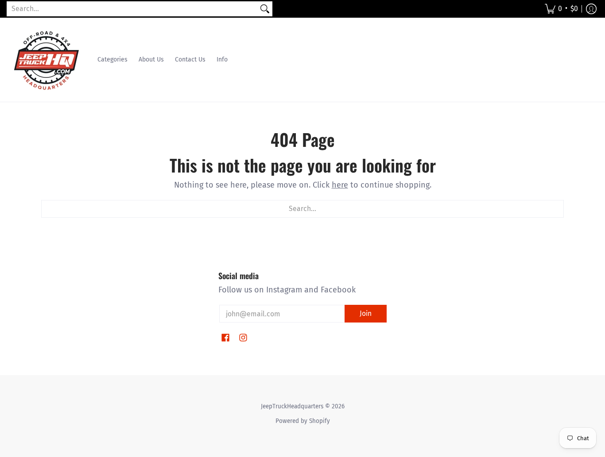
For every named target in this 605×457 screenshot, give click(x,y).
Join (366, 313)
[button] (561, 9)
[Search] (264, 9)
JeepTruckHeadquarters (292, 406)
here (340, 185)
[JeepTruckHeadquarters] (46, 60)
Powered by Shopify (302, 421)
